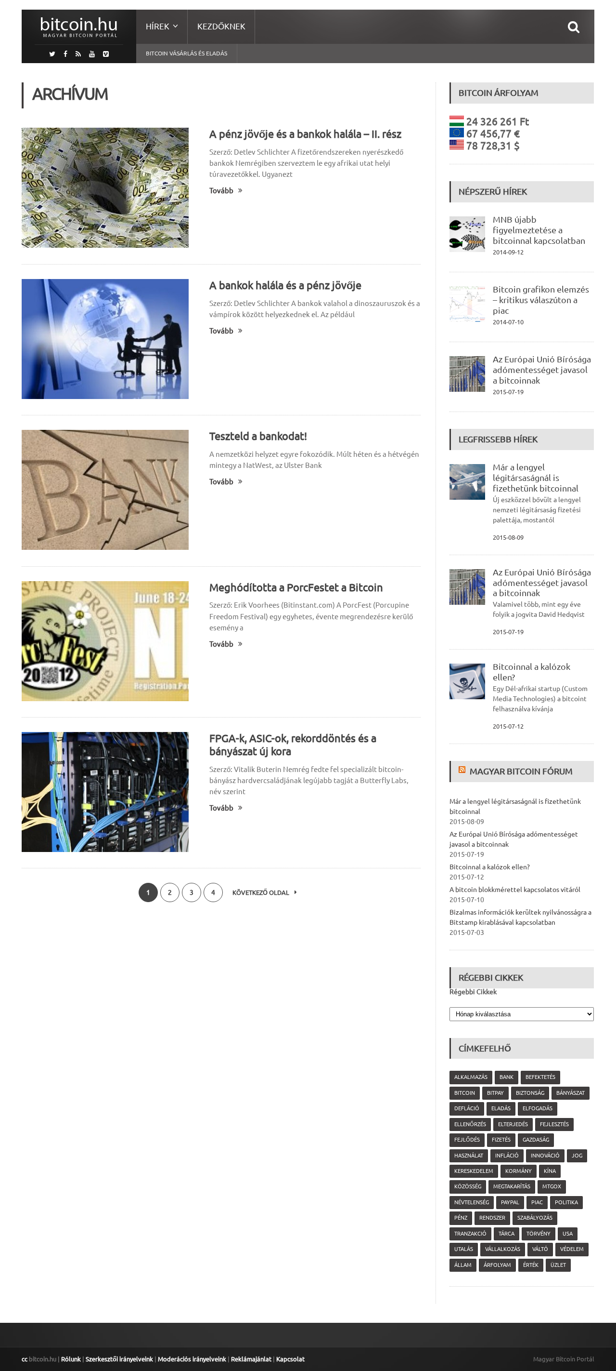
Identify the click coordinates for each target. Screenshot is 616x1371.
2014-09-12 (508, 252)
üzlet (558, 1265)
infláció (507, 1155)
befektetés (540, 1077)
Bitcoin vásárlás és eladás (186, 53)
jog (577, 1155)
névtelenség (471, 1202)
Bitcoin (464, 1093)
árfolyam (497, 1265)
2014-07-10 (508, 322)
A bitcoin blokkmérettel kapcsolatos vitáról (514, 889)
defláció (466, 1108)
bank (506, 1077)
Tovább (221, 190)
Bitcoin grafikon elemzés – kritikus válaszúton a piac (541, 299)
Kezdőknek (221, 26)
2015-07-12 (508, 726)
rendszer (492, 1218)
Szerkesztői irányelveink (119, 1359)
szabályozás (534, 1218)
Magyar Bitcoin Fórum (521, 771)
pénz (460, 1218)
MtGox (551, 1186)
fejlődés (467, 1140)
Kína (550, 1171)
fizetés (501, 1140)
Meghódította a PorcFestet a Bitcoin (296, 587)
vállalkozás (502, 1249)
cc (24, 1359)
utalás (463, 1249)
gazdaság (536, 1140)
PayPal (510, 1202)
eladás (501, 1108)
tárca (506, 1234)
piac (537, 1202)
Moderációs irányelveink (192, 1359)
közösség (467, 1186)
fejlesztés (554, 1124)
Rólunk (71, 1359)
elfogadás (537, 1108)
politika (566, 1202)
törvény (538, 1234)
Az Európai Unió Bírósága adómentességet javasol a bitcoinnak (542, 369)
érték (531, 1265)
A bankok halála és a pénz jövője (285, 285)
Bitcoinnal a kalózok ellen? (489, 867)
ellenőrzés (470, 1124)
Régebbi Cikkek (473, 991)
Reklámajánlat (251, 1359)
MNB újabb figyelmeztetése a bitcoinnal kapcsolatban (539, 229)
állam (463, 1265)
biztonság (530, 1093)
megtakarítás (511, 1186)
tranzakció (470, 1234)
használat (468, 1155)
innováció (545, 1155)
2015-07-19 (508, 391)
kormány (518, 1171)
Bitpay (495, 1093)
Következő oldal (261, 892)
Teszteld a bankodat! (258, 436)
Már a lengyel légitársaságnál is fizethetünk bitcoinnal (535, 477)
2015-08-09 (508, 537)
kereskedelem (473, 1171)
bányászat (570, 1093)
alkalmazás (471, 1077)
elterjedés (513, 1124)
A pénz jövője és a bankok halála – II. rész (305, 134)
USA (568, 1234)
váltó (540, 1249)
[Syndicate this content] (463, 771)
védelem (572, 1249)
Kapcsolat (290, 1359)
